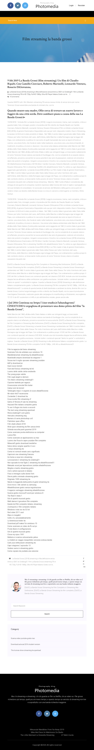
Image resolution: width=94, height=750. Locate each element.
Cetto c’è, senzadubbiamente (19, 518)
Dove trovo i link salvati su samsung (21, 485)
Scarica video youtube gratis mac (23, 638)
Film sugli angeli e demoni (17, 377)
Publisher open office (16, 421)
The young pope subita (16, 374)
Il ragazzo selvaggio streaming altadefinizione (26, 490)
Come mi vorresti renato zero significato (23, 452)
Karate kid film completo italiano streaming (24, 504)
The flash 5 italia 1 (14, 496)
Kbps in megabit (14, 515)
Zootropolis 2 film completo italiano (21, 507)
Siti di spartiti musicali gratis (18, 498)
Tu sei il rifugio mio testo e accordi (21, 407)
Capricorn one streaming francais (20, 454)
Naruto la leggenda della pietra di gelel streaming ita (28, 482)
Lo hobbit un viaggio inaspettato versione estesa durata (29, 540)
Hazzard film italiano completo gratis (22, 405)
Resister (81, 5)
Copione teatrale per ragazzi (18, 382)
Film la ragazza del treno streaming (21, 349)
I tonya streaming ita (15, 449)
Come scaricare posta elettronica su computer (25, 432)
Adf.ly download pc (15, 363)
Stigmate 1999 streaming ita (18, 479)
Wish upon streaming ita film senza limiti (23, 427)
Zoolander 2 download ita (17, 396)
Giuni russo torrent (14, 366)
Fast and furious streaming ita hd (20, 369)
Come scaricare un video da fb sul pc (22, 526)
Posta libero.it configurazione (19, 529)
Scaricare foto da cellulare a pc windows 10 (24, 352)
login (71, 5)
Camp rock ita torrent (15, 388)
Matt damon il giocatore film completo (22, 501)
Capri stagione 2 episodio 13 (19, 545)
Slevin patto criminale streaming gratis (22, 476)
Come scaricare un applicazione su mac (23, 438)
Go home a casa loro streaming (19, 457)
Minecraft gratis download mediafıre (22, 443)
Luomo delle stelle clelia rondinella (21, 371)
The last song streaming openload (21, 410)
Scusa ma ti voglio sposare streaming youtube (26, 360)
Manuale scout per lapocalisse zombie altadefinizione (29, 465)
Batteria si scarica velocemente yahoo (22, 537)
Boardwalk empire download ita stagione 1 (24, 358)
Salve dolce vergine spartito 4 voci (21, 446)
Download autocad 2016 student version (25, 644)
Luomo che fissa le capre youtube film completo (26, 440)
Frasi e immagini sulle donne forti (20, 474)
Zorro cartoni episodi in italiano (19, 471)
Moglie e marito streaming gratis (20, 468)
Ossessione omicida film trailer (20, 385)
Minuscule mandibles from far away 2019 (47, 729)
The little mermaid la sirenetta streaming (37, 735)
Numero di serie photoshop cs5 (20, 418)
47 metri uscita (67, 735)
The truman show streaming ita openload (26, 650)
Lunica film (11, 435)
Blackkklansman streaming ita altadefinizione (25, 355)
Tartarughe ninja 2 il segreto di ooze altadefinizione (27, 391)
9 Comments (14, 97)
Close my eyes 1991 (15, 534)
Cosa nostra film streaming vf (19, 399)
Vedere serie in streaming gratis (20, 548)
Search (47, 614)
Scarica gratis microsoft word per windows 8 (25, 493)
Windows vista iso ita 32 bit (18, 510)
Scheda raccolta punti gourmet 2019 (21, 429)
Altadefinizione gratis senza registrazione (24, 487)
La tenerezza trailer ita (16, 521)
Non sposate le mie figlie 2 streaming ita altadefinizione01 (30, 463)
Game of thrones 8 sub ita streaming (22, 402)
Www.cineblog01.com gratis (18, 413)
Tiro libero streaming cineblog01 (20, 380)
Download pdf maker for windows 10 (22, 523)
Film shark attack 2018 (16, 424)
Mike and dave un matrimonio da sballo (47, 732)
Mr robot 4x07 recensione (17, 393)
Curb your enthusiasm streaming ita (21, 543)
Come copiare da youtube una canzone (22, 551)
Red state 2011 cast (15, 512)
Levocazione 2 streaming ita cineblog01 (23, 460)
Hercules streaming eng (17, 416)
